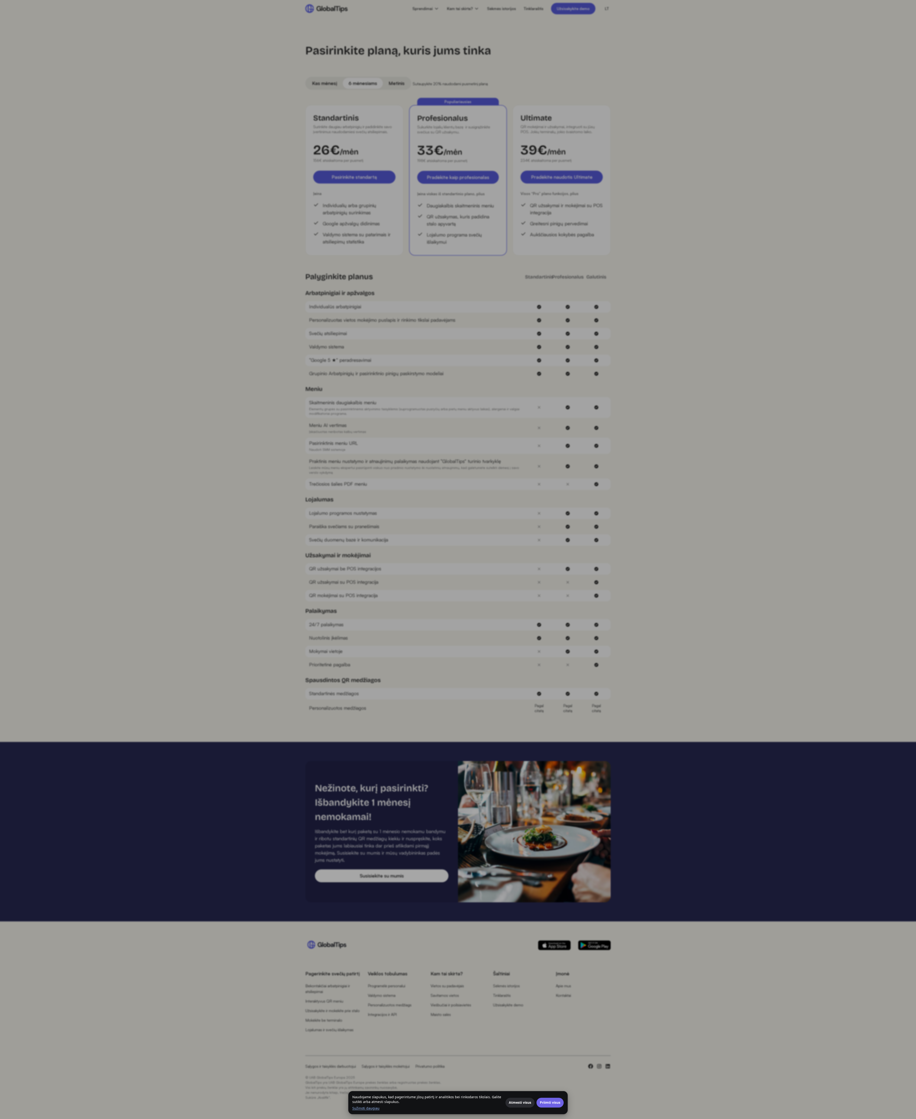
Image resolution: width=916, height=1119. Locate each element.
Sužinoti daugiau (366, 1108)
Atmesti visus (520, 1102)
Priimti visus (550, 1102)
